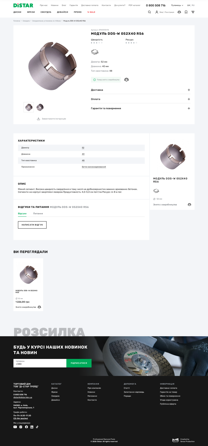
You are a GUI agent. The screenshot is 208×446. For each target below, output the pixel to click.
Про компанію (94, 388)
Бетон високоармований (94, 167)
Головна (16, 21)
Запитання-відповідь (134, 392)
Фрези (31, 12)
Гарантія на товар (168, 392)
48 (83, 160)
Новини (54, 5)
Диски (17, 12)
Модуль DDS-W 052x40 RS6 (170, 180)
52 (83, 148)
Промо (78, 12)
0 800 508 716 (156, 5)
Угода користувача (169, 400)
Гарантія (74, 5)
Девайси (62, 12)
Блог (64, 5)
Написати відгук (32, 225)
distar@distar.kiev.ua (22, 397)
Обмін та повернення (170, 396)
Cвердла (55, 396)
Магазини (92, 396)
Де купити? (119, 5)
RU (193, 5)
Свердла (46, 12)
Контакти (106, 5)
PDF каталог (134, 5)
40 (83, 154)
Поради (127, 396)
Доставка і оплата (89, 5)
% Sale (91, 12)
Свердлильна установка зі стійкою (46, 21)
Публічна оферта (168, 404)
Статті (127, 388)
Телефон (20, 361)
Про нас (44, 5)
